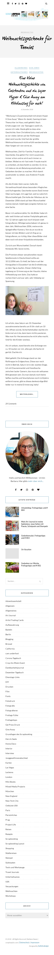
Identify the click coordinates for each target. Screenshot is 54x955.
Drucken (9, 686)
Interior (8, 748)
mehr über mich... (35, 481)
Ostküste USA (11, 805)
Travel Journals (12, 872)
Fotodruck (10, 701)
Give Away (34, 68)
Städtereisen (11, 853)
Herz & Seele (11, 739)
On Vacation (26, 549)
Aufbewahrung (12, 625)
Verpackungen (11, 886)
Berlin (8, 634)
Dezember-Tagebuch (14, 672)
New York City (11, 801)
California (10, 648)
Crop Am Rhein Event (15, 663)
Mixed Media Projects (15, 786)
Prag (7, 820)
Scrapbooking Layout (14, 843)
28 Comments (10, 404)
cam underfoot (12, 653)
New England (11, 796)
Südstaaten (10, 862)
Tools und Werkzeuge (14, 867)
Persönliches (11, 815)
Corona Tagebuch (13, 658)
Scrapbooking (11, 839)
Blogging (9, 639)
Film (7, 691)
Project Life (10, 824)
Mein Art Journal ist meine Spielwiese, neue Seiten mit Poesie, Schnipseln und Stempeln (34, 524)
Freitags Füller (11, 715)
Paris (7, 810)
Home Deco (10, 744)
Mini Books (10, 782)
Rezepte (9, 834)
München (9, 791)
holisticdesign (43, 946)
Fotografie (10, 705)
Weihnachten (36, 72)
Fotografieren (11, 710)
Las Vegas (9, 767)
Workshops (10, 896)
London (8, 777)
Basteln (8, 629)
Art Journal (10, 615)
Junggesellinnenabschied (16, 758)
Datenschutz (24, 942)
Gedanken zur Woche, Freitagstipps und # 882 (31, 564)
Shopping (9, 848)
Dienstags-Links (12, 677)
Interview (9, 753)
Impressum (35, 942)
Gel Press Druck (12, 724)
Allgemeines (21, 68)
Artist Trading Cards (14, 620)
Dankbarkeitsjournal (14, 667)
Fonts (8, 696)
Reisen (8, 829)
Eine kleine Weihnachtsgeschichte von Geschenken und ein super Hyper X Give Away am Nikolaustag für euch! (27, 91)
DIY (7, 682)
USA (7, 881)
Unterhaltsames (19, 72)
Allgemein (10, 606)
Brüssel (8, 644)
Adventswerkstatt (13, 601)
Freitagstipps (11, 720)
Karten (8, 763)
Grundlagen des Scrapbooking (18, 734)
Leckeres (9, 772)
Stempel (9, 858)
